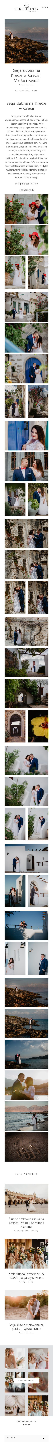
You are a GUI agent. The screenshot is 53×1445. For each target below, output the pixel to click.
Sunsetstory (32, 184)
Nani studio (28, 190)
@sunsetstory (26, 1380)
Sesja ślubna (26, 85)
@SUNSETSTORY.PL (26, 1421)
